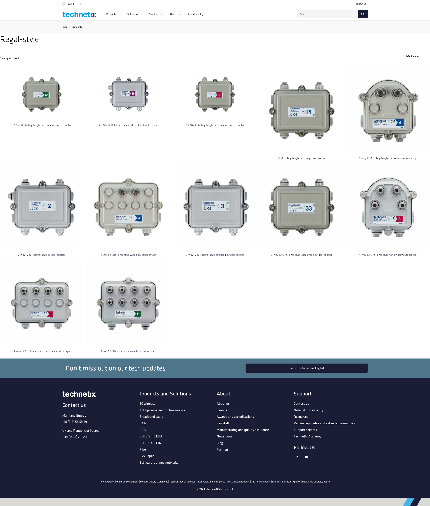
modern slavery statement (154, 481)
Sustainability (195, 14)
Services (153, 14)
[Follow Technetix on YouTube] (308, 461)
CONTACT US (361, 4)
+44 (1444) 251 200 (75, 437)
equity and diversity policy (316, 481)
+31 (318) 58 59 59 (74, 421)
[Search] (363, 14)
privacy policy (107, 481)
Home (64, 27)
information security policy (286, 481)
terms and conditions (127, 481)
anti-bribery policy (261, 481)
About (172, 14)
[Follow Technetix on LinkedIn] (299, 461)
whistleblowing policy (238, 481)
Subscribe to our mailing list (306, 368)
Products (111, 14)
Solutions (132, 14)
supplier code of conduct (182, 481)
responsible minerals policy (211, 481)
